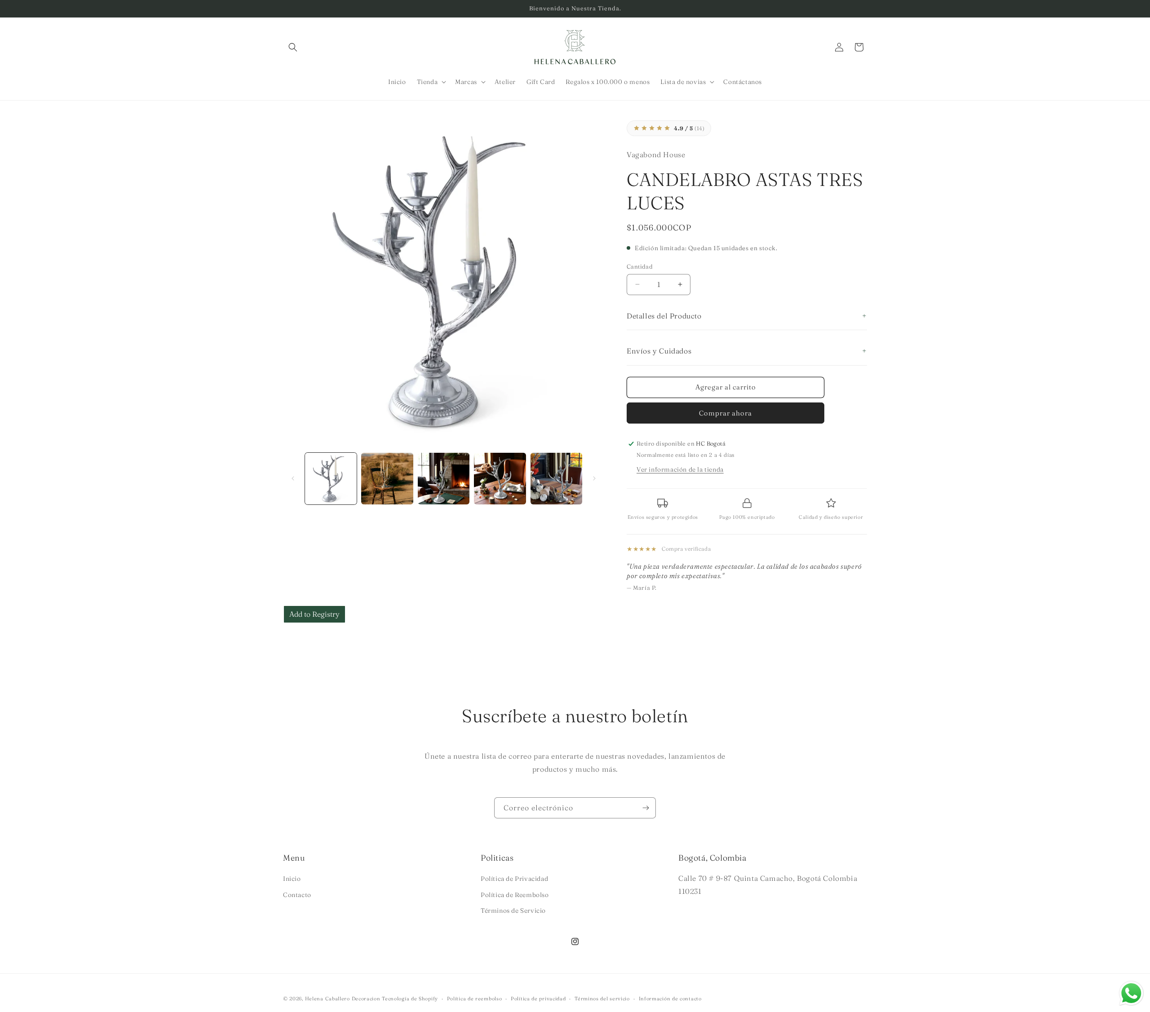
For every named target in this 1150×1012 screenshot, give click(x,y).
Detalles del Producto (664, 315)
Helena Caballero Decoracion (342, 998)
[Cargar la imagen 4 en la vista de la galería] (500, 478)
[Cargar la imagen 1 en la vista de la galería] (331, 478)
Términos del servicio (602, 998)
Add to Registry (314, 614)
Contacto (297, 895)
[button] (293, 47)
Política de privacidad (538, 998)
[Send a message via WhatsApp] (1131, 993)
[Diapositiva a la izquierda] (293, 478)
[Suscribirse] (645, 807)
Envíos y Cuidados (659, 350)
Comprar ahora (725, 413)
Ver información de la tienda (680, 469)
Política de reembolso (474, 998)
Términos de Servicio (513, 910)
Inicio (292, 879)
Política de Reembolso (515, 895)
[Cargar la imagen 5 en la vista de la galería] (556, 478)
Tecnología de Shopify (410, 998)
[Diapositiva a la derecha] (594, 478)
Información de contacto (670, 998)
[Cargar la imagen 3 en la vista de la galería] (443, 478)
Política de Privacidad (514, 879)
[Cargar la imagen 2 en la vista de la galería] (387, 478)
